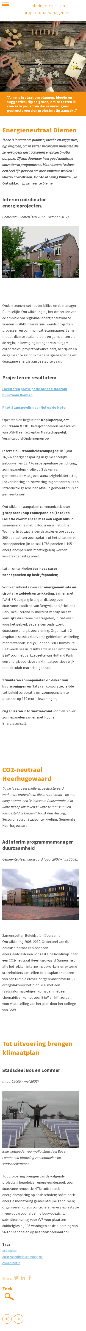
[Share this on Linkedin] (23, 1278)
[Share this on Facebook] (30, 1278)
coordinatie (11, 1263)
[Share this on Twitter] (16, 1278)
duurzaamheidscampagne (22, 1256)
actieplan (9, 1250)
